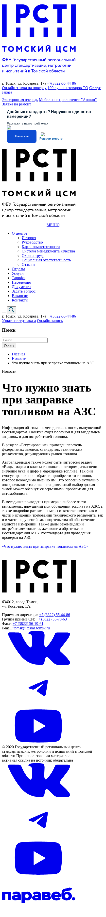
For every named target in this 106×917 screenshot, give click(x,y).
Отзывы (28, 264)
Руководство (32, 242)
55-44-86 (69, 83)
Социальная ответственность (46, 260)
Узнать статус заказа (19, 321)
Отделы (18, 269)
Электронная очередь (20, 100)
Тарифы (18, 278)
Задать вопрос (23, 291)
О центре (19, 233)
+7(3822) (54, 83)
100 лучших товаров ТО (68, 88)
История (29, 238)
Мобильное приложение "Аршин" (68, 100)
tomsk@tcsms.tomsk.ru (32, 628)
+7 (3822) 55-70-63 (51, 619)
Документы (21, 287)
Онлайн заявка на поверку (24, 88)
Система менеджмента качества (48, 251)
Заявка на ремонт (16, 104)
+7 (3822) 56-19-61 (28, 623)
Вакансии (20, 296)
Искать (9, 345)
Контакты (20, 300)
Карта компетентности (41, 247)
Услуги (18, 273)
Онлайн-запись (50, 321)
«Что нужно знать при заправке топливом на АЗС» (45, 546)
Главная (18, 354)
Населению (21, 282)
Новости (19, 358)
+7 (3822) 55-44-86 (54, 615)
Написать (22, 136)
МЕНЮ (53, 225)
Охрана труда (33, 255)
